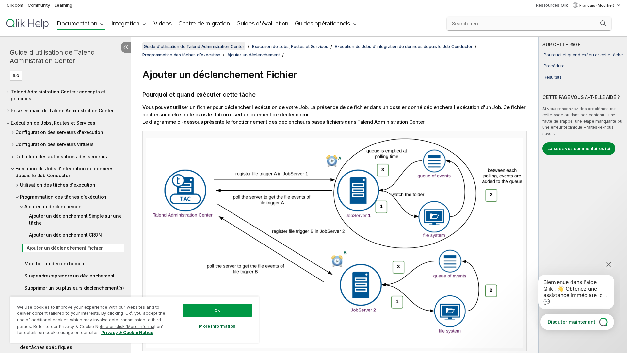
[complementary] (583, 195)
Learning (63, 5)
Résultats (553, 77)
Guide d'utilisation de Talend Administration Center (52, 56)
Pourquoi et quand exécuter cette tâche (583, 54)
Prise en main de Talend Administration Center (62, 110)
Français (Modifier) (597, 5)
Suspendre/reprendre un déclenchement (69, 275)
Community (39, 5)
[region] (134, 319)
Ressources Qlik (552, 5)
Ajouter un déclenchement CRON (65, 235)
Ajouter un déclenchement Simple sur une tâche (75, 219)
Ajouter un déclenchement (53, 206)
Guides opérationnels (322, 23)
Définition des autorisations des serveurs (61, 156)
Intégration (125, 23)
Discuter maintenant (571, 322)
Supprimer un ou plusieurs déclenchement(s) (74, 288)
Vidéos (162, 23)
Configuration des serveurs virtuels (54, 144)
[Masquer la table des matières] (126, 47)
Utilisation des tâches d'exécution (57, 185)
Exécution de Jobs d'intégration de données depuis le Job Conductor (64, 172)
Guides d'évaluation (262, 23)
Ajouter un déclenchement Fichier (65, 248)
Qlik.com (15, 5)
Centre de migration (204, 23)
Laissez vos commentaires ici (578, 148)
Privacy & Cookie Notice (127, 332)
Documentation (77, 23)
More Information (217, 325)
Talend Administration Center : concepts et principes (58, 95)
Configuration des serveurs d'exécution (59, 132)
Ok (217, 310)
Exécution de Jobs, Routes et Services (53, 123)
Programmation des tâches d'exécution (63, 197)
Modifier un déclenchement (55, 263)
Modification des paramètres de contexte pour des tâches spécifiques (71, 344)
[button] (603, 23)
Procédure (554, 65)
